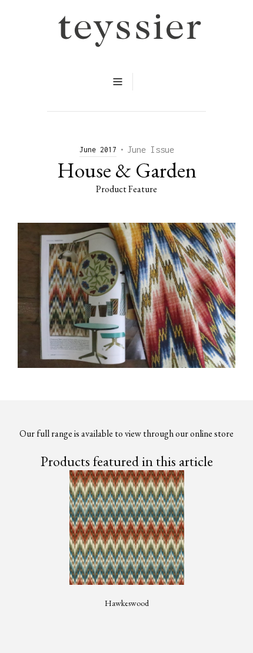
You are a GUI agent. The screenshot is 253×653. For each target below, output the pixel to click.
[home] (126, 30)
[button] (118, 82)
